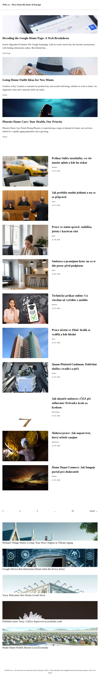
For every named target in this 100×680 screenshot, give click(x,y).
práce (53, 236)
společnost (55, 442)
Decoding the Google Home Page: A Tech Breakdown (35, 38)
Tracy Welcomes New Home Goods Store (23, 595)
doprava (54, 167)
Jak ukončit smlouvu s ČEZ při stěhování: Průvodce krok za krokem (71, 403)
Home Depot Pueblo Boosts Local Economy (25, 647)
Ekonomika (56, 412)
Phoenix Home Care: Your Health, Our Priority (32, 121)
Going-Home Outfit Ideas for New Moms (28, 79)
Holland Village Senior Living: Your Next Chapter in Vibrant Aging (37, 542)
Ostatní (4, 95)
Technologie (6, 53)
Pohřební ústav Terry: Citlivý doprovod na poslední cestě (32, 621)
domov (54, 373)
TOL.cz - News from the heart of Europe (21, 4)
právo (54, 201)
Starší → (94, 511)
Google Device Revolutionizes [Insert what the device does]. (33, 569)
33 (73, 511)
